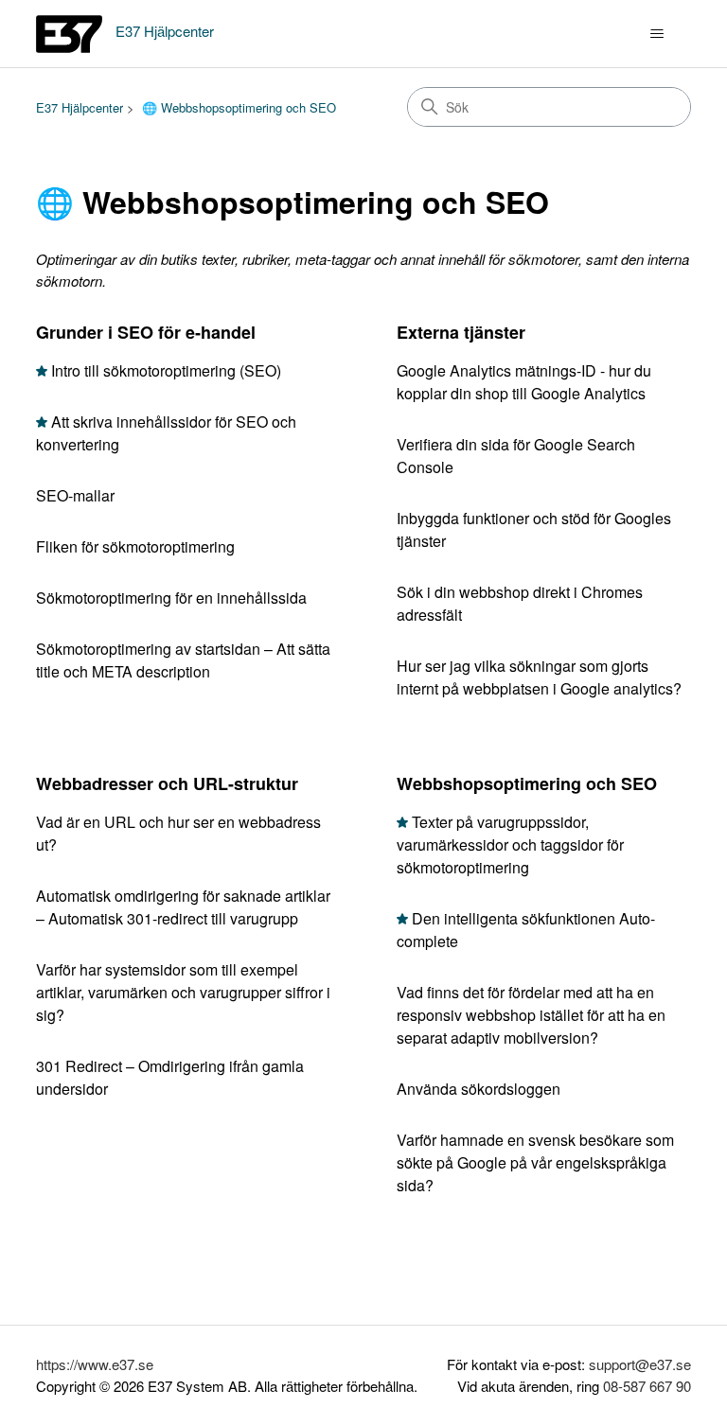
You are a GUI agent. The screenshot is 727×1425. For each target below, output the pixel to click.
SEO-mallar (75, 495)
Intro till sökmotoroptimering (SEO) (166, 370)
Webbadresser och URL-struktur (167, 783)
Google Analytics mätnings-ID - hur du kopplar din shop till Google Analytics (524, 382)
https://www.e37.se (94, 1364)
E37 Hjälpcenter (79, 107)
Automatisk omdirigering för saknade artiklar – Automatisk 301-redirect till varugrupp (183, 907)
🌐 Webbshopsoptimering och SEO (239, 107)
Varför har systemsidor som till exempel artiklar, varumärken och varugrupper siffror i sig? (183, 992)
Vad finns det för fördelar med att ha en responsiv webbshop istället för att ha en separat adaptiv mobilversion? (531, 1014)
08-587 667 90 (647, 1386)
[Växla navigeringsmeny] (657, 34)
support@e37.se (640, 1364)
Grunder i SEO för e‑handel (146, 332)
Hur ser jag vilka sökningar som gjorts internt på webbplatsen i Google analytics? (539, 677)
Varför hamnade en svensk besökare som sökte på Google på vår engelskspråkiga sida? (535, 1162)
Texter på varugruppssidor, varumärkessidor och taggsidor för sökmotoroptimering (510, 844)
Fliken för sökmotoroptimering (135, 546)
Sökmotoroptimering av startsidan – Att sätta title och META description (183, 660)
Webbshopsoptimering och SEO (527, 783)
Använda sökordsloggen (478, 1089)
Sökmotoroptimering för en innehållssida (171, 597)
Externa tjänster (461, 332)
